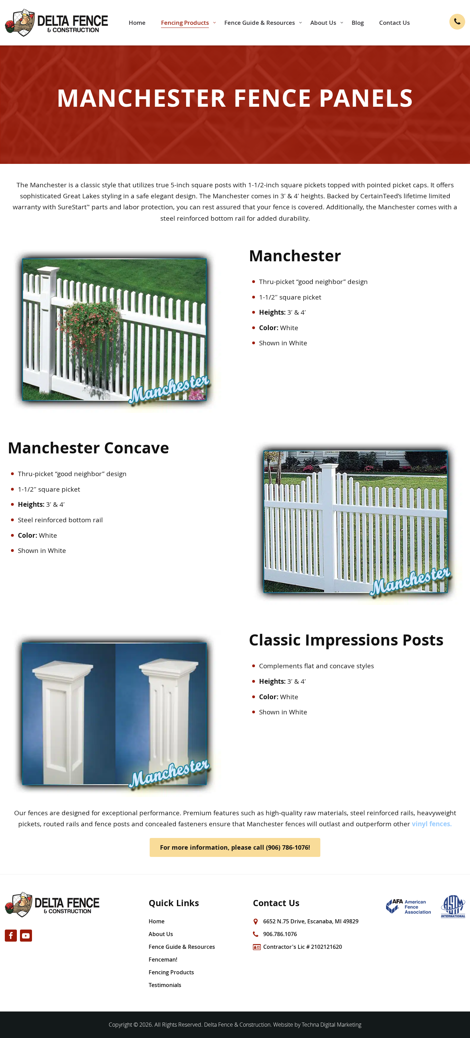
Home (156, 921)
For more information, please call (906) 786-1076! (235, 847)
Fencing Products (171, 972)
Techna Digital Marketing (331, 1024)
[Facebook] (11, 936)
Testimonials (165, 985)
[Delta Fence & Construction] (56, 23)
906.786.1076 (280, 934)
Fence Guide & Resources (182, 947)
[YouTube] (26, 936)
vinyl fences (431, 823)
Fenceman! (163, 959)
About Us (161, 934)
